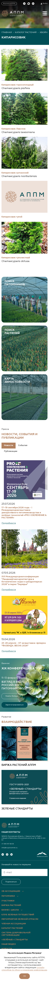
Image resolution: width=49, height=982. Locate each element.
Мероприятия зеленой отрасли (20, 919)
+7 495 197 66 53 (8, 844)
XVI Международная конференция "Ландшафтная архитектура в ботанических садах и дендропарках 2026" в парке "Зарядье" (22, 580)
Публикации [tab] (10, 451)
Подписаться (11, 882)
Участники (8, 901)
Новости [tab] (8, 445)
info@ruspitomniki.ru (9, 848)
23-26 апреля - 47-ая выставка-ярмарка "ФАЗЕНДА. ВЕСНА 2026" (24, 644)
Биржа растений (11, 905)
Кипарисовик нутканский (15, 173)
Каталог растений (26, 32)
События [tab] (22, 445)
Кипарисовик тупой (12, 217)
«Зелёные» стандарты (15, 940)
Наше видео (9, 944)
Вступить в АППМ (9, 3)
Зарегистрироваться (14, 705)
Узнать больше (11, 696)
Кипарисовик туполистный (16, 258)
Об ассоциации (11, 891)
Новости (7, 949)
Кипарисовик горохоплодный (18, 85)
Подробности (9, 523)
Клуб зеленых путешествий (18, 915)
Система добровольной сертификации (16, 934)
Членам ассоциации (14, 924)
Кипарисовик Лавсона (14, 129)
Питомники (8, 896)
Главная (7, 32)
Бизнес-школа (10, 910)
